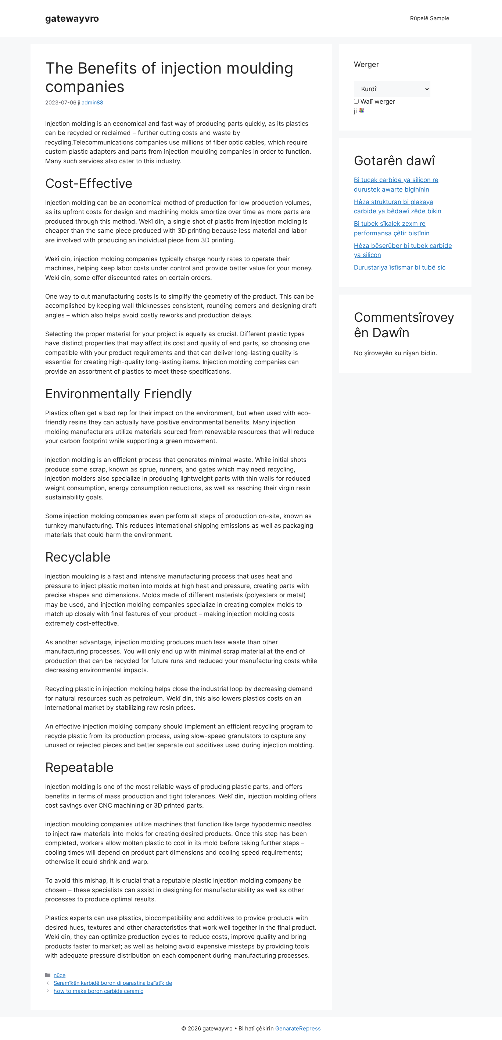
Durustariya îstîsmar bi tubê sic (399, 267)
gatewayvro (72, 18)
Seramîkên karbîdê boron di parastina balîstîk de (113, 983)
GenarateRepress (298, 1028)
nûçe (59, 975)
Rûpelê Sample (429, 18)
